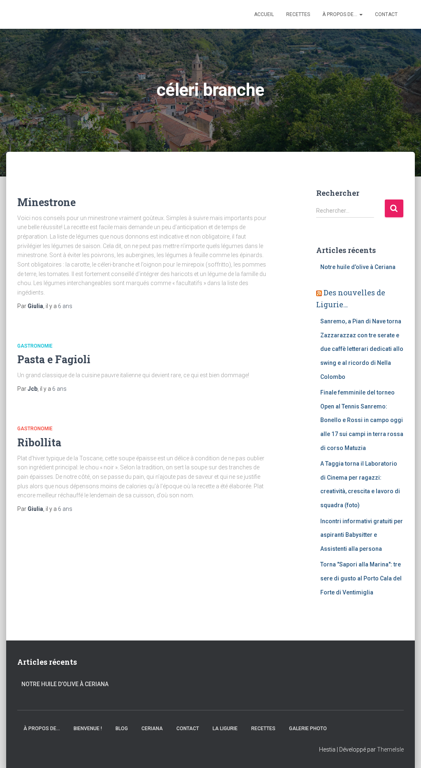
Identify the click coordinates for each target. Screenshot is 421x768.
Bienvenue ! (88, 728)
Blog (122, 728)
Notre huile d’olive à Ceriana (358, 267)
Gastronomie (35, 346)
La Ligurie (225, 728)
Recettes (298, 14)
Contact (386, 14)
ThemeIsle (390, 749)
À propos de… (340, 14)
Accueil (264, 14)
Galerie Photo (308, 728)
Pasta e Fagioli (53, 359)
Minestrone (46, 202)
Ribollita (39, 442)
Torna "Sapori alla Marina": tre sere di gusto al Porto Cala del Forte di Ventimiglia (361, 578)
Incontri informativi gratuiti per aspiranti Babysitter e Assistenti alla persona (361, 535)
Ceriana (152, 728)
